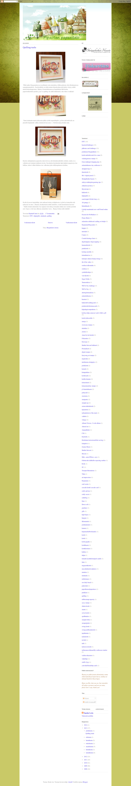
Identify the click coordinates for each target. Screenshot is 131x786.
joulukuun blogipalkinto (89, 152)
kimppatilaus (85, 372)
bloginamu (85, 481)
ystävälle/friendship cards (89, 665)
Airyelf (70, 782)
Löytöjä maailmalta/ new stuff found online (95, 209)
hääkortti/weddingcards (89, 303)
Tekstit (86, 698)
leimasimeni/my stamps (89, 386)
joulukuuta (89, 731)
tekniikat (84, 328)
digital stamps (86, 352)
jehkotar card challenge (89, 148)
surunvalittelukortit (87, 406)
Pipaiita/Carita (88, 713)
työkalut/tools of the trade (89, 413)
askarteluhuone (86, 296)
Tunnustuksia (86, 282)
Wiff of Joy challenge (88, 286)
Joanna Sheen (86, 447)
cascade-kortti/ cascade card (90, 487)
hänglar (84, 518)
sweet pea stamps (87, 325)
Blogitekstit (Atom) (52, 228)
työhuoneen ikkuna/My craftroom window (94, 650)
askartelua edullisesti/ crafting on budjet (94, 221)
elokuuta (88, 737)
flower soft (85, 504)
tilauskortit (85, 172)
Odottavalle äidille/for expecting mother (94, 460)
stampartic (85, 399)
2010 (86, 763)
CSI (83, 433)
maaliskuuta (90, 746)
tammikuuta (89, 753)
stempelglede (86, 623)
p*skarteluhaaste (87, 389)
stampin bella (86, 620)
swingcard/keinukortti (88, 630)
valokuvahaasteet (87, 655)
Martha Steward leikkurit (89, 345)
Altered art (85, 426)
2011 (86, 760)
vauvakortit (85, 276)
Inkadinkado (85, 206)
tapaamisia (85, 410)
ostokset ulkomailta (87, 265)
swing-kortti (85, 626)
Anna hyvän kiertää (88, 335)
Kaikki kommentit (90, 702)
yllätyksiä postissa (87, 186)
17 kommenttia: (50, 213)
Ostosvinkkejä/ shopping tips (90, 162)
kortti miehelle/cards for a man (91, 155)
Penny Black (86, 218)
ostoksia (84, 269)
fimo (83, 501)
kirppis (84, 228)
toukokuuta (89, 743)
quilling (49, 216)
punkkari (84, 592)
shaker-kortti (85, 606)
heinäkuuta (89, 740)
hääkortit (84, 192)
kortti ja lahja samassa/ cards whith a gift (94, 313)
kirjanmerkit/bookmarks (89, 532)
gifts (83, 511)
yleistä (84, 332)
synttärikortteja (86, 272)
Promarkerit (85, 349)
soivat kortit (85, 613)
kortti (83, 538)
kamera (84, 528)
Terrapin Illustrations (88, 470)
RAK (83, 464)
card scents (85, 484)
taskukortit (85, 637)
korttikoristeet (86, 548)
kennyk (84, 369)
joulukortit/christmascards (89, 306)
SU (83, 467)
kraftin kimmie (86, 379)
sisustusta (84, 396)
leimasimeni (85, 382)
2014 (86, 725)
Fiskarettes (85, 338)
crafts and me (86, 491)
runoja (84, 321)
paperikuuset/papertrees (89, 589)
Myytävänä (85, 189)
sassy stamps (85, 603)
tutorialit (84, 231)
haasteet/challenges (87, 145)
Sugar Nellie (85, 279)
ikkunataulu (85, 521)
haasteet (84, 299)
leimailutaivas (86, 255)
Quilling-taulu (29, 47)
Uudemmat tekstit (29, 222)
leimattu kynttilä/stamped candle (91, 559)
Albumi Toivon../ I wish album (91, 423)
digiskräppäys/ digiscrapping (90, 242)
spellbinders (85, 616)
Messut (84, 454)
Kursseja (84, 342)
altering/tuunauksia (87, 292)
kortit (83, 535)
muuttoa (84, 572)
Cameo (84, 235)
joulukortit (85, 248)
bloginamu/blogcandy (88, 225)
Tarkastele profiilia (87, 716)
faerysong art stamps (88, 355)
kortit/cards (85, 376)
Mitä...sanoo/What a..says (89, 457)
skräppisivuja (86, 169)
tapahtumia (85, 633)
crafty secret (85, 494)
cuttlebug (84, 498)
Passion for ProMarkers (89, 214)
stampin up (85, 403)
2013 (86, 728)
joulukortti (85, 365)
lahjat (83, 555)
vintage (84, 420)
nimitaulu (43, 216)
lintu (83, 562)
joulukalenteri (86, 525)
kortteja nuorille (86, 252)
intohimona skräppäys (88, 362)
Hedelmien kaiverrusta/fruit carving (92, 440)
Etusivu (50, 222)
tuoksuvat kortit (86, 647)
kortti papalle (86, 542)
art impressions (86, 477)
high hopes (85, 515)
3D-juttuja (85, 202)
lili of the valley (86, 262)
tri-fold (84, 640)
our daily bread (86, 582)
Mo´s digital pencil (87, 175)
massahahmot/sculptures (89, 569)
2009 (86, 766)
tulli (83, 643)
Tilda (83, 474)
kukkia (84, 552)
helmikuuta (89, 750)
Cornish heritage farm (88, 238)
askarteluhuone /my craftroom (91, 165)
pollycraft (84, 393)
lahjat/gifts (37, 216)
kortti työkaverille (87, 318)
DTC (31, 216)
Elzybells (84, 437)
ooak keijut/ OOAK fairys (89, 199)
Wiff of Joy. (85, 289)
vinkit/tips (85, 659)
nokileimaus (85, 579)
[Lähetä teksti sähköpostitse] (58, 213)
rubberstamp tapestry (88, 599)
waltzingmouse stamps (88, 158)
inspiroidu (85, 359)
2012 (86, 756)
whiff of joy (85, 662)
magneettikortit (86, 565)
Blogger (85, 782)
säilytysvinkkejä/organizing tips (91, 182)
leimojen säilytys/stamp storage (91, 259)
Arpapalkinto (86, 430)
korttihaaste (85, 545)
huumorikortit (86, 245)
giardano (84, 508)
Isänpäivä (85, 443)
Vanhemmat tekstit (71, 222)
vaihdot (84, 416)
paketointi (85, 586)
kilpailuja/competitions (88, 309)
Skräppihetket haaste (88, 179)
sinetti (83, 609)
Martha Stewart (86, 450)
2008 (86, 769)
